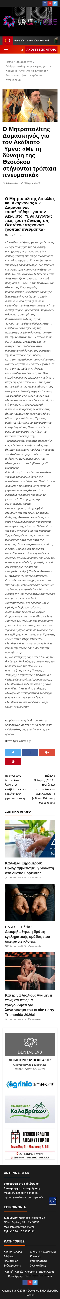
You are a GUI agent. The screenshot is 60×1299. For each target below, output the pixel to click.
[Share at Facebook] (30, 752)
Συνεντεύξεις (38, 1265)
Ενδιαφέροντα (12, 1265)
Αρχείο (19, 1271)
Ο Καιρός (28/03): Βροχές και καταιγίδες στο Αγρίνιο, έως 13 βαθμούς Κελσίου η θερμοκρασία (43, 789)
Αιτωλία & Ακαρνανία (43, 1252)
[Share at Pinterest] (13, 761)
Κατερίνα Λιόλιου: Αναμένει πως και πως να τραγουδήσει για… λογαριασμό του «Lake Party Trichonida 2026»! (29, 1005)
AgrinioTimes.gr (21, 741)
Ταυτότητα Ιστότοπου (38, 1276)
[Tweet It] (13, 752)
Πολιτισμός (11, 1261)
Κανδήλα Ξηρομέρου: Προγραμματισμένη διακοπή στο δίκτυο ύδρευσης (29, 868)
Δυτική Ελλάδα (13, 1252)
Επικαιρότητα (38, 1261)
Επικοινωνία (46, 1271)
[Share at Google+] (47, 752)
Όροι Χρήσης (16, 1276)
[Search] (22, 50)
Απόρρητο (31, 1271)
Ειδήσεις (9, 1256)
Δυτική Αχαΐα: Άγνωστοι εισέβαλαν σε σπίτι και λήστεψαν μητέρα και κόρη (16, 787)
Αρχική (9, 1271)
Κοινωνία (35, 1256)
